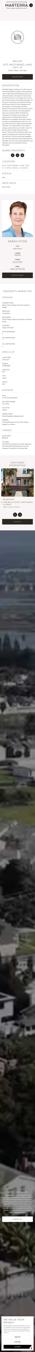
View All (17, 522)
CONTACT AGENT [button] (17, 275)
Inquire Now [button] (17, 77)
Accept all (17, 1346)
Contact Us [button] (17, 1219)
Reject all (17, 1337)
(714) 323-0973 (17, 262)
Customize (17, 1342)
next (20, 515)
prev (15, 515)
